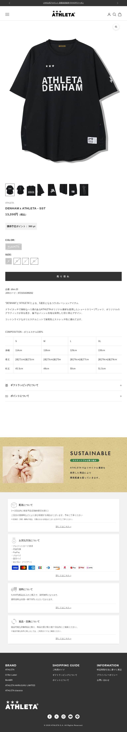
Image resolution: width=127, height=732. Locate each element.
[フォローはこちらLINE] (77, 716)
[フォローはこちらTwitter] (56, 716)
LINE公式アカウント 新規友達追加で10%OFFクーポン (63, 3)
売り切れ (63, 276)
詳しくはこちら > (63, 526)
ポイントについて (61, 680)
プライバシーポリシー (107, 675)
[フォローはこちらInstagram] (63, 716)
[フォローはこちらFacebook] (49, 716)
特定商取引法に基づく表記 (109, 670)
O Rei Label (11, 675)
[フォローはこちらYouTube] (70, 716)
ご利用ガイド (59, 670)
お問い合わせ (103, 680)
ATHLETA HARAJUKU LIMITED (20, 685)
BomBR (9, 680)
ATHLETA (9, 203)
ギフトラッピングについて (65, 675)
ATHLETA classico (14, 690)
